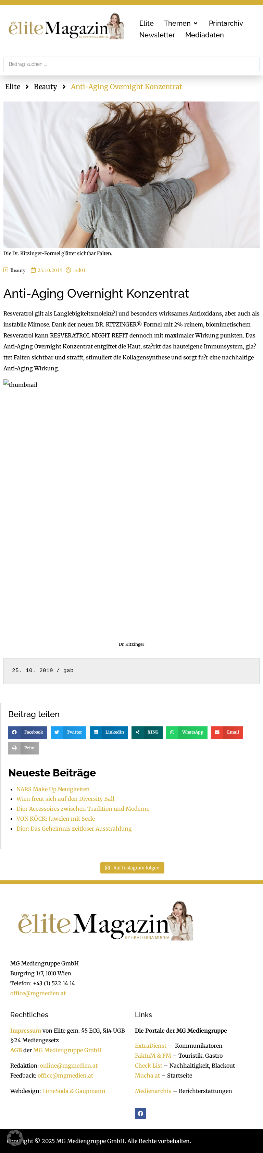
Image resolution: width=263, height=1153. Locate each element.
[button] (181, 23)
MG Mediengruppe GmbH (67, 1050)
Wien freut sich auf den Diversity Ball (65, 798)
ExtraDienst (150, 1045)
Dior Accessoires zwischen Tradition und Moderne (82, 808)
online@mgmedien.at (69, 1065)
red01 (79, 270)
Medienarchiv (153, 1090)
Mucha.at (147, 1075)
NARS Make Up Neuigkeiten (53, 789)
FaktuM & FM (153, 1055)
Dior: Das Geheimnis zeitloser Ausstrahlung (74, 828)
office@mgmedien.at (38, 993)
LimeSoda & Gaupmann (73, 1090)
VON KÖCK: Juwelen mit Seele (55, 818)
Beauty (45, 86)
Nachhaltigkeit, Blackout (198, 1065)
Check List (148, 1065)
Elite (12, 86)
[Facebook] (140, 1113)
